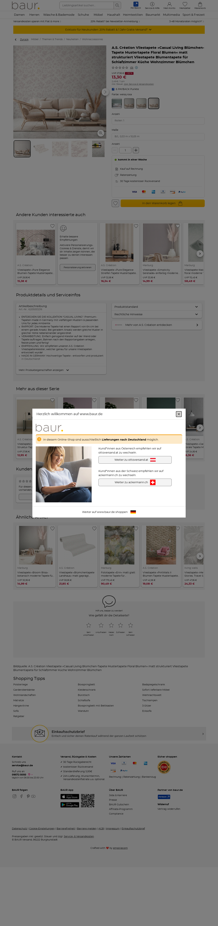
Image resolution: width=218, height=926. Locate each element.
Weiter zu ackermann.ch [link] (131, 482)
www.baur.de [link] (106, 512)
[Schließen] (179, 414)
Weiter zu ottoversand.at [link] (131, 459)
